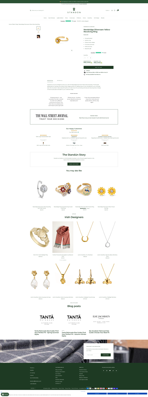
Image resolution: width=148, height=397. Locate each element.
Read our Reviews (83, 377)
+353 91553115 (33, 383)
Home (45, 17)
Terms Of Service (74, 388)
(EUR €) (32, 388)
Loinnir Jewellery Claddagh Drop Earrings (85, 297)
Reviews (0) (59, 80)
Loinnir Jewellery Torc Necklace (85, 254)
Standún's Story (83, 369)
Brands (102, 17)
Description (50, 80)
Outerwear (72, 17)
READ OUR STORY (74, 164)
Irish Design (96, 17)
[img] (74, 131)
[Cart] (117, 10)
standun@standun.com (35, 381)
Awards (81, 373)
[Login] (112, 10)
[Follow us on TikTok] (113, 370)
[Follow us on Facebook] (103, 370)
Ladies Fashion (60, 17)
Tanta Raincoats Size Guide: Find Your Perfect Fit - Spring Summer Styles (47, 332)
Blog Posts (81, 375)
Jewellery (90, 17)
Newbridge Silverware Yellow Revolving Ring (29, 24)
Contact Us (58, 383)
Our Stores (58, 373)
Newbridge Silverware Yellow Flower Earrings (106, 207)
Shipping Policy (55, 388)
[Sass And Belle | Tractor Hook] (105, 143)
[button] (73, 148)
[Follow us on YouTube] (110, 370)
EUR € (107, 10)
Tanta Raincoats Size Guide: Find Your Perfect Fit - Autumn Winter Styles (74, 334)
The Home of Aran (83, 371)
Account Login (58, 381)
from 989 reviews (73, 132)
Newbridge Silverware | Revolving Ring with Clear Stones (42, 207)
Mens (66, 17)
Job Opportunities (83, 379)
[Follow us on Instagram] (106, 370)
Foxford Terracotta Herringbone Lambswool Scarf (63, 255)
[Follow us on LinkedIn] (116, 370)
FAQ (56, 377)
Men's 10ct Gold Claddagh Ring (40, 254)
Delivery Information (60, 371)
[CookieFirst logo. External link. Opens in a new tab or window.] (1, 392)
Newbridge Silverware (89, 26)
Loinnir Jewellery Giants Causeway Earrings (41, 297)
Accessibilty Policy (82, 388)
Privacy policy (83, 391)
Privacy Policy (68, 388)
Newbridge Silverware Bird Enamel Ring (84, 206)
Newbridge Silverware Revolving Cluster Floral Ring (63, 207)
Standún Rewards (59, 379)
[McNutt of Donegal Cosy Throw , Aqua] (43, 143)
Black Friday (15, 24)
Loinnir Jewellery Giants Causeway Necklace (63, 297)
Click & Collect (58, 375)
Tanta (63, 330)
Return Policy (61, 388)
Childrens (79, 17)
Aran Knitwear (51, 17)
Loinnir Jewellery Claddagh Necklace (107, 297)
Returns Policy (58, 369)
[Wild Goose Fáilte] (74, 143)
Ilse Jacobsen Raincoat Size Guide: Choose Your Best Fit (99, 332)
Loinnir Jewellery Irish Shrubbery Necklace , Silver (107, 255)
